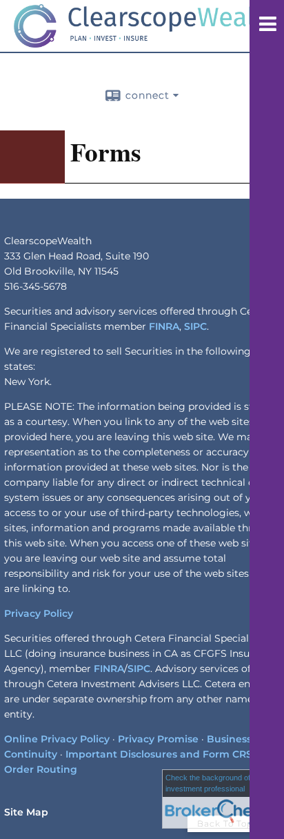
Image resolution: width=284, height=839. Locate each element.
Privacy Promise (158, 739)
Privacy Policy (38, 613)
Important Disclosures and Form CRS (158, 754)
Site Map (26, 812)
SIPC (195, 326)
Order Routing (40, 769)
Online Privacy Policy (57, 739)
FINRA (164, 326)
